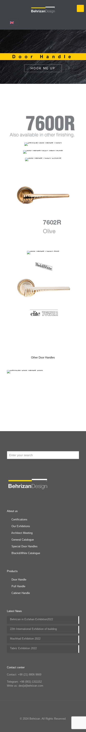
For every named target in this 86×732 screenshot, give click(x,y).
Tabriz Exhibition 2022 (23, 648)
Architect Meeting (22, 533)
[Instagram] (51, 725)
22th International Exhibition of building (33, 629)
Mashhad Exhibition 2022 (25, 638)
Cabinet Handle (20, 593)
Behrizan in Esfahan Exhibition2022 (31, 619)
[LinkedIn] (40, 725)
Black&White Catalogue (25, 553)
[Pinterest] (46, 725)
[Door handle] (43, 8)
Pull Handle (18, 586)
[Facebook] (29, 725)
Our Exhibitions (20, 526)
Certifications (19, 519)
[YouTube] (34, 725)
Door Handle (18, 579)
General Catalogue (22, 539)
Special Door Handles (24, 546)
